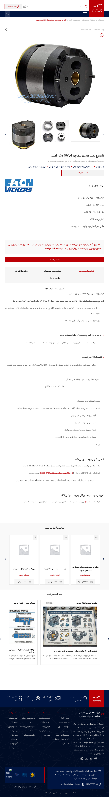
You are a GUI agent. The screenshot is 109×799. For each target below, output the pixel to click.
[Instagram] (91, 759)
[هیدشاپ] (96, 8)
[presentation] (103, 559)
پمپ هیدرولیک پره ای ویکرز (59, 166)
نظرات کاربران (55, 278)
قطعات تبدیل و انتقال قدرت (86, 603)
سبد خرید (65, 730)
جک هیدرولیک (29, 735)
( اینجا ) (87, 502)
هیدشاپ (101, 20)
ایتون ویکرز (100, 166)
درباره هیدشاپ (63, 722)
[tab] (85, 271)
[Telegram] (95, 759)
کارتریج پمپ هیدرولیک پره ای (58, 161)
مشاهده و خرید (67, 581)
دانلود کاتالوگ (21, 271)
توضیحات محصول (86, 271)
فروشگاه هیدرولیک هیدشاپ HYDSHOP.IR (56, 473)
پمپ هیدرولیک (74, 20)
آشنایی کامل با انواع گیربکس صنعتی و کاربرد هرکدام (75, 651)
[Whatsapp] (82, 759)
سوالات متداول (63, 726)
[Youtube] (86, 759)
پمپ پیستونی (44, 718)
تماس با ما (65, 718)
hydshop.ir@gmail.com (70, 784)
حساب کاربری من (62, 735)
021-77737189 (92, 784)
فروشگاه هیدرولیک (88, 20)
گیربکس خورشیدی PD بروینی (38, 569)
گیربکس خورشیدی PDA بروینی (69, 569)
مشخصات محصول (52, 271)
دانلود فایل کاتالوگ (81, 172)
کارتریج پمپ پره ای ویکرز (37, 166)
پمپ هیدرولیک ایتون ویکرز (83, 166)
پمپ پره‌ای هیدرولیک (96, 161)
